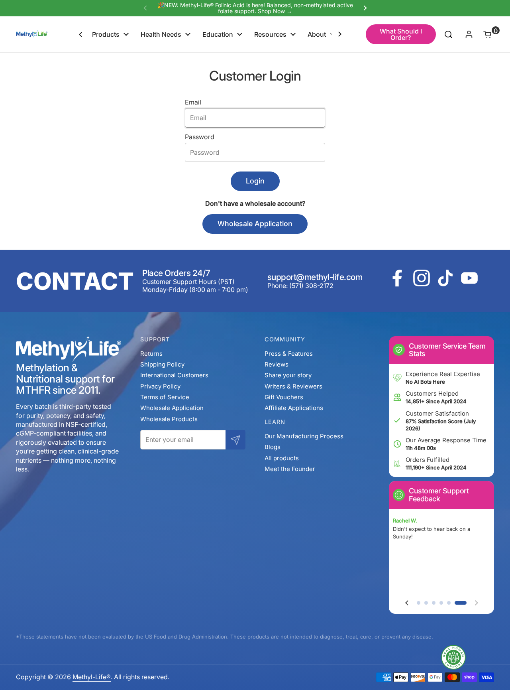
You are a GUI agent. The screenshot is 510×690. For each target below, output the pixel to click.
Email (193, 102)
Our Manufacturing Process (304, 436)
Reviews (276, 364)
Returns (151, 353)
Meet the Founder (290, 469)
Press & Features (289, 353)
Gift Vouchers (284, 397)
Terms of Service (164, 397)
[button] (482, 34)
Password (199, 137)
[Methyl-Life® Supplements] (31, 34)
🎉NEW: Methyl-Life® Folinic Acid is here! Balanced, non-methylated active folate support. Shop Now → (255, 8)
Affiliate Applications (294, 408)
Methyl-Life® (92, 677)
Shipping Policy (162, 364)
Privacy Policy (160, 386)
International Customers (174, 375)
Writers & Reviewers (293, 386)
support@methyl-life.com (315, 277)
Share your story (288, 375)
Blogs (272, 447)
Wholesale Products (169, 419)
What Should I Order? (401, 34)
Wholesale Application (172, 408)
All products (282, 458)
